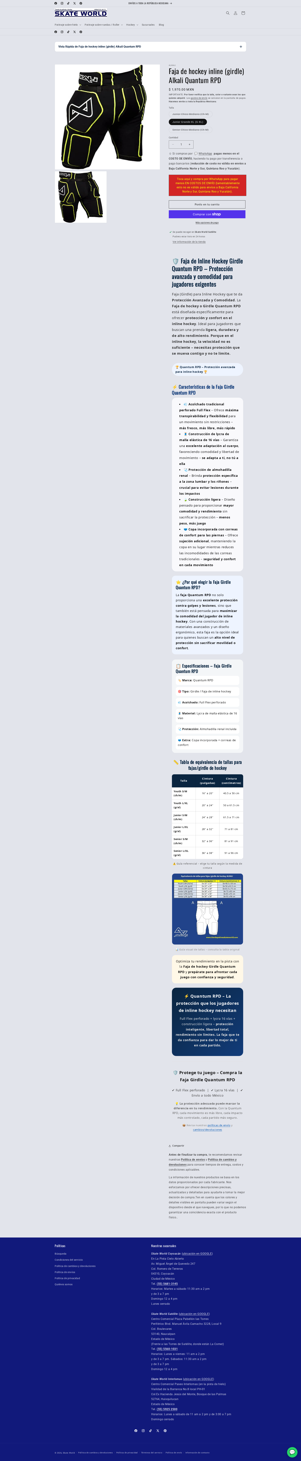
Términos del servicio (151, 1453)
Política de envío (174, 1453)
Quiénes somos (64, 1284)
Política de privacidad (67, 1278)
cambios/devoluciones (207, 1129)
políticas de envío (219, 1125)
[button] (68, 24)
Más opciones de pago (207, 222)
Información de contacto (198, 1453)
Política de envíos (65, 1272)
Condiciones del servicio (69, 1259)
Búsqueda (61, 1253)
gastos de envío (199, 98)
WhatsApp (205, 153)
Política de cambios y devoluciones (75, 1266)
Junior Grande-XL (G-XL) (187, 122)
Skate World (69, 1453)
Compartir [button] (178, 1145)
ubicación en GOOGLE (197, 1253)
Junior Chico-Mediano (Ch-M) (190, 114)
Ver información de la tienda (189, 241)
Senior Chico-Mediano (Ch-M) (190, 129)
